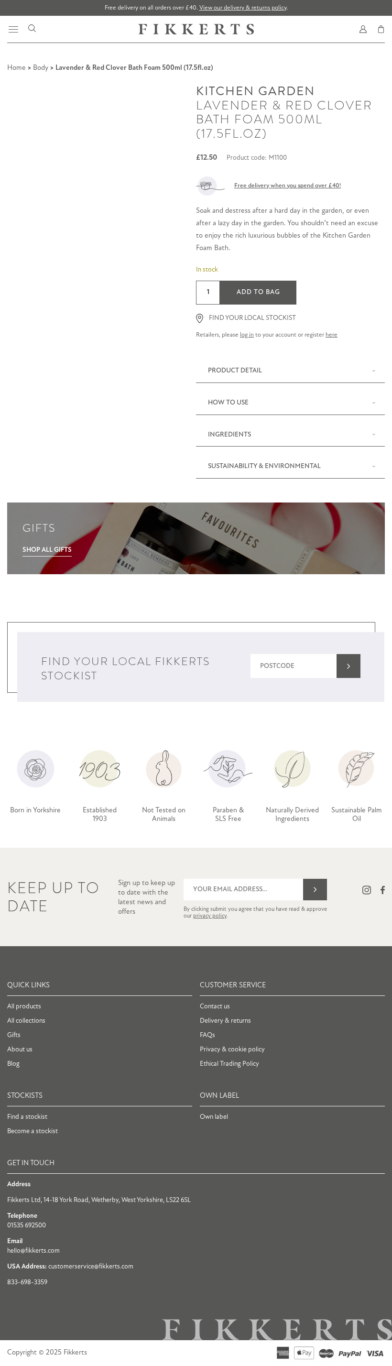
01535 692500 (26, 1225)
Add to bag (258, 292)
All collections (26, 1021)
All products (24, 1006)
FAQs (207, 1035)
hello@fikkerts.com (33, 1251)
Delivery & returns (225, 1021)
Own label (214, 1117)
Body (40, 68)
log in (247, 335)
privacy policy (210, 916)
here (332, 335)
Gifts (14, 1035)
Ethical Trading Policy (229, 1064)
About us (20, 1049)
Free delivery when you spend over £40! (287, 186)
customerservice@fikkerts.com (90, 1266)
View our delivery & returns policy (242, 8)
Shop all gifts (47, 550)
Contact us (215, 1006)
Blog (13, 1064)
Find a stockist (27, 1117)
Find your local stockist (252, 318)
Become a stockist (32, 1131)
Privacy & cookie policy (232, 1049)
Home (16, 68)
